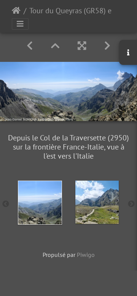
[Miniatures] (55, 45)
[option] (39, 202)
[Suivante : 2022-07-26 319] (107, 45)
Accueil (16, 10)
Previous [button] (6, 204)
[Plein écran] (81, 45)
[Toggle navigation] (20, 24)
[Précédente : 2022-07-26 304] (30, 45)
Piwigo (86, 254)
